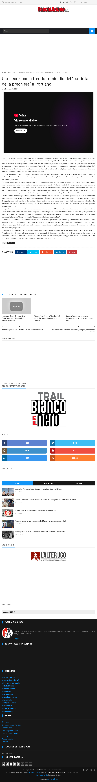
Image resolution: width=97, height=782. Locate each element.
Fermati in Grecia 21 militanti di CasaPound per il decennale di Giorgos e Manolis (13, 318)
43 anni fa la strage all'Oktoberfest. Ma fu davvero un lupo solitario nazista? (47, 318)
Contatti (5, 742)
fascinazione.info (42, 775)
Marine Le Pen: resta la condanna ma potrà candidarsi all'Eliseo (38, 489)
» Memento (7, 705)
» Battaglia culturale (11, 683)
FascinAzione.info (41, 770)
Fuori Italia (11, 72)
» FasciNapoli (7, 694)
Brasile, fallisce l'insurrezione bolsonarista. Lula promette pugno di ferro (79, 318)
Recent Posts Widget (7, 753)
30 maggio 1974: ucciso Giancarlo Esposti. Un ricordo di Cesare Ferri (40, 532)
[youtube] (67, 2)
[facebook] (60, 2)
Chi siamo (5, 722)
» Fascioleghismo (9, 697)
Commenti (79, 483)
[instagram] (75, 2)
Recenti (17, 483)
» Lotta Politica (8, 677)
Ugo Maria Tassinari (34, 772)
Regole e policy (7, 739)
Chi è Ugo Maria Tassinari (12, 725)
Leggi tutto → (19, 638)
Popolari (48, 483)
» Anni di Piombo (9, 708)
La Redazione (7, 727)
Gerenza (5, 736)
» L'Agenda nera (9, 703)
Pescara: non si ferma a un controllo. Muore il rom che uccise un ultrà (40, 521)
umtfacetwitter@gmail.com (56, 772)
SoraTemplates (52, 779)
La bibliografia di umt (10, 730)
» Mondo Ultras (8, 689)
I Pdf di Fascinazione (10, 733)
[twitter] (64, 2)
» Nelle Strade (8, 686)
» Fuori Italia (7, 700)
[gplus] (71, 2)
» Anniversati (7, 711)
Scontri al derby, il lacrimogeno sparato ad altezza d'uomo (36, 510)
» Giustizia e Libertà (10, 680)
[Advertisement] (48, 20)
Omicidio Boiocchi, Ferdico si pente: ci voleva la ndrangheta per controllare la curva (45, 500)
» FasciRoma (7, 691)
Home (4, 72)
